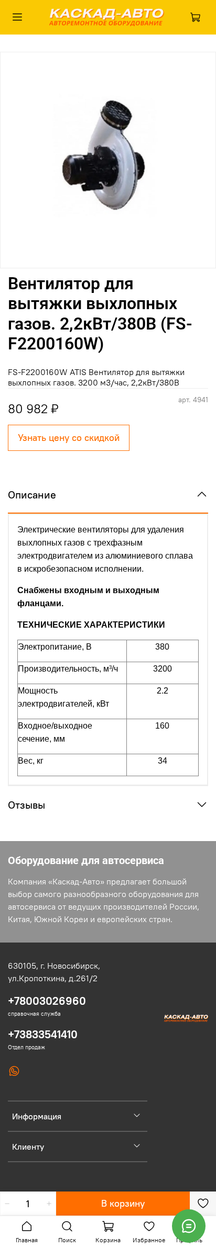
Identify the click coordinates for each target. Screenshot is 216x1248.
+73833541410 (43, 1034)
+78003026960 (47, 1001)
